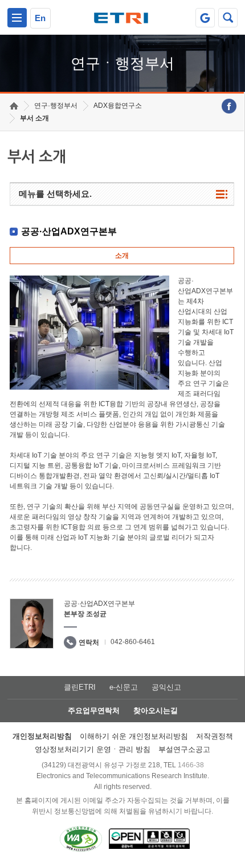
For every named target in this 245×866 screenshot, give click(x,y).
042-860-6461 (133, 642)
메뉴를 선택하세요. (55, 194)
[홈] (14, 106)
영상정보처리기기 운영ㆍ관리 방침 (92, 749)
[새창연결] (229, 106)
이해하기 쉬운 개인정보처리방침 (134, 736)
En (40, 18)
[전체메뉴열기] (17, 17)
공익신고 (166, 687)
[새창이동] (205, 17)
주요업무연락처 (94, 710)
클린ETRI (80, 687)
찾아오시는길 (155, 710)
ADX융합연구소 (117, 106)
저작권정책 (214, 736)
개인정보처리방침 (42, 736)
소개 (122, 256)
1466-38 (191, 765)
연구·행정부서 (55, 106)
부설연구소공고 (184, 749)
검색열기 (228, 17)
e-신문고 (123, 687)
